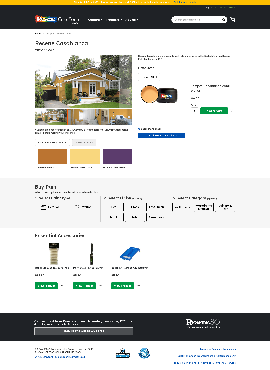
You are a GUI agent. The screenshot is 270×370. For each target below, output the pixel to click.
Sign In (209, 7)
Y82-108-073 (44, 50)
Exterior (53, 207)
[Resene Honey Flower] (117, 156)
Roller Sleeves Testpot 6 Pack (52, 267)
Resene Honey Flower (114, 167)
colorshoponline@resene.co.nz (71, 356)
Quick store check (151, 129)
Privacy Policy (206, 362)
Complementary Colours (52, 142)
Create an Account (225, 7)
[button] (125, 81)
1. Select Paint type (52, 198)
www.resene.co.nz (44, 356)
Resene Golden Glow (81, 167)
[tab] (52, 142)
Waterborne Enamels (203, 207)
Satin (134, 217)
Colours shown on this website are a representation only (207, 356)
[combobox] (199, 19)
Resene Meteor (46, 167)
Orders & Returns (226, 362)
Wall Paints (182, 207)
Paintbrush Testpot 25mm (88, 267)
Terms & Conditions (185, 362)
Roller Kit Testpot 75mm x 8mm (129, 267)
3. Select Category (194, 198)
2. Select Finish (123, 198)
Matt (113, 217)
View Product (46, 285)
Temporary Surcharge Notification (218, 349)
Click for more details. (185, 2)
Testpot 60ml (149, 77)
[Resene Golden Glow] (85, 156)
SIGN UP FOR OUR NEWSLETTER (83, 331)
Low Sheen (156, 207)
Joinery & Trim (225, 207)
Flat (113, 207)
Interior (85, 207)
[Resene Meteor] (52, 156)
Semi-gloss (156, 217)
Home (38, 33)
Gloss (135, 207)
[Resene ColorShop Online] (57, 20)
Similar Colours (84, 142)
